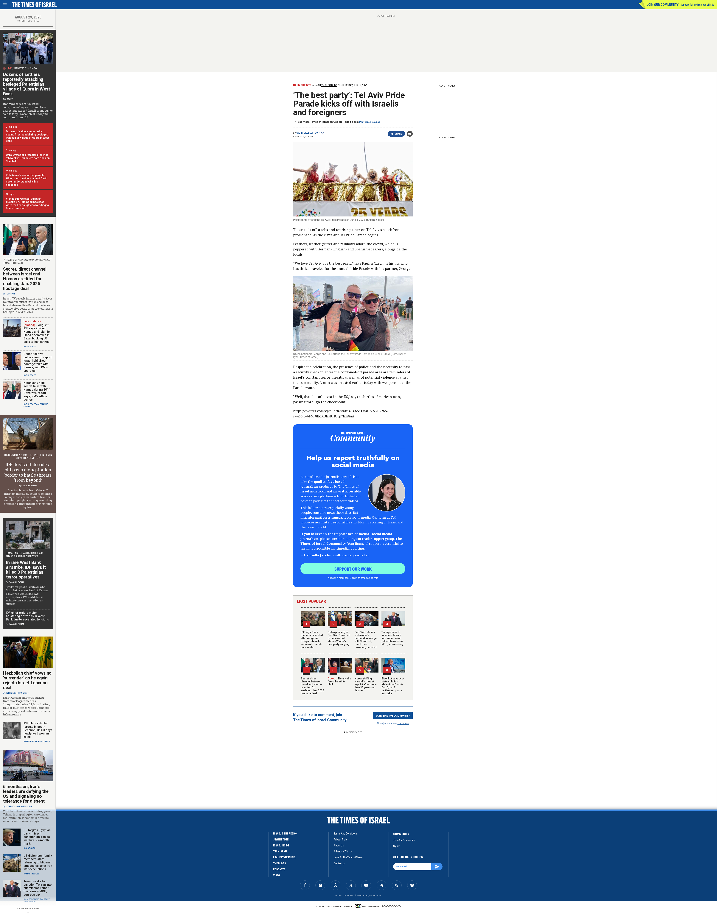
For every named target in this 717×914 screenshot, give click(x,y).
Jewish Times (281, 839)
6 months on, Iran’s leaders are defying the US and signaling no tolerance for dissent (26, 794)
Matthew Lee (32, 874)
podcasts (279, 869)
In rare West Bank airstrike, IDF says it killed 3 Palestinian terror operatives (26, 569)
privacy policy (341, 839)
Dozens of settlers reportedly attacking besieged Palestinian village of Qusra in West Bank (26, 84)
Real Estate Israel (284, 857)
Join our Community (663, 5)
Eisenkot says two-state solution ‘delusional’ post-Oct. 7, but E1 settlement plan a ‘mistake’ (392, 686)
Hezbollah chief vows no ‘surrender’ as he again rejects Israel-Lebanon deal (27, 680)
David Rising (25, 806)
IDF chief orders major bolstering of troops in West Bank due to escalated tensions (27, 616)
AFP (48, 741)
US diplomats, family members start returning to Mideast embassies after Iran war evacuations (38, 862)
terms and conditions (345, 833)
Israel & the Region (285, 833)
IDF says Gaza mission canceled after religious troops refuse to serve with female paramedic (312, 640)
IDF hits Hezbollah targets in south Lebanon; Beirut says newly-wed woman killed (38, 730)
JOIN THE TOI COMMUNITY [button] (393, 715)
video (276, 875)
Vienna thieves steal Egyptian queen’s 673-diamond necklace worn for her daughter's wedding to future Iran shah (27, 203)
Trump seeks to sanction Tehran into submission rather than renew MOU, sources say (392, 638)
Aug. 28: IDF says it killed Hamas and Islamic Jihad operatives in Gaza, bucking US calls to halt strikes (37, 333)
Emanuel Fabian (29, 486)
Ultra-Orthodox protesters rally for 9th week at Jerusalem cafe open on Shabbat (28, 158)
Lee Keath (10, 806)
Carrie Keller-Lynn (308, 133)
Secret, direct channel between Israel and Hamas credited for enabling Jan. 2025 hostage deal (312, 686)
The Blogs (279, 863)
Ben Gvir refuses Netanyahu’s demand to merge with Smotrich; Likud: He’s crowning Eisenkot (366, 640)
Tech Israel (280, 851)
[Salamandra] (391, 906)
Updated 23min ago (25, 68)
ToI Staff (8, 99)
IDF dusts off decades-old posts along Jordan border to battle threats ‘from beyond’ (28, 472)
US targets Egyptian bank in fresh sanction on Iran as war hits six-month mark (37, 836)
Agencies (10, 693)
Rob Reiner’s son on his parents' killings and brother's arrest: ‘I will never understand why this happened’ (26, 180)
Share (398, 133)
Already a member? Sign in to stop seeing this (353, 577)
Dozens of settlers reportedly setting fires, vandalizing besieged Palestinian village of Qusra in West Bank (27, 136)
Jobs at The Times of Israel (348, 857)
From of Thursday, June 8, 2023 (340, 85)
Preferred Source (369, 122)
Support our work (353, 569)
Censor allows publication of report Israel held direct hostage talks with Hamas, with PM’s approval (38, 362)
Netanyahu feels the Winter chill (339, 681)
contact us (340, 863)
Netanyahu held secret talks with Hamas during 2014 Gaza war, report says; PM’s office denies (37, 391)
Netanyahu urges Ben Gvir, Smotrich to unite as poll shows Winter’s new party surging (339, 638)
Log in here (403, 723)
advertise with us (343, 851)
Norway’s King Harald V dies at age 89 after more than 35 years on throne (365, 684)
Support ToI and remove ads (697, 4)
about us (339, 845)
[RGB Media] (361, 906)
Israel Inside (281, 845)
